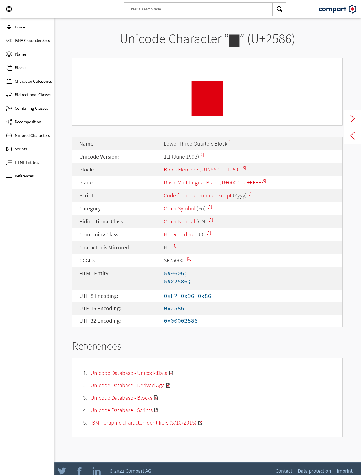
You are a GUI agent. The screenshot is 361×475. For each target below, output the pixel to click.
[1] (230, 141)
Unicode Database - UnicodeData (129, 372)
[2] (202, 154)
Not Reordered (181, 234)
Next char (352, 118)
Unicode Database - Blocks (121, 397)
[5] (189, 258)
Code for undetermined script (198, 195)
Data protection (314, 471)
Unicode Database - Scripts (122, 410)
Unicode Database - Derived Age (128, 385)
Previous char (352, 135)
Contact (284, 471)
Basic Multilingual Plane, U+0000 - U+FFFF (212, 182)
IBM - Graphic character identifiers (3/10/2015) (144, 422)
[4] (250, 193)
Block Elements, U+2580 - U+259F (202, 169)
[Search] (279, 9)
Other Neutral (179, 221)
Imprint (345, 471)
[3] (244, 167)
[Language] (9, 9)
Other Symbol (179, 208)
